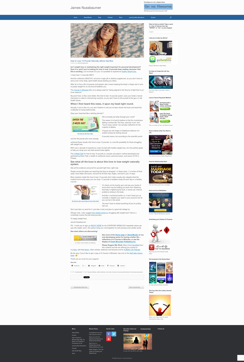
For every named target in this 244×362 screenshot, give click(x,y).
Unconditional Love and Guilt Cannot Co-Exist (95, 333)
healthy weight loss (101, 272)
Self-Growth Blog (76, 351)
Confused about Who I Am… (80, 287)
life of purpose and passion (136, 272)
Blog (99, 17)
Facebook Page (146, 329)
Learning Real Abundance (136, 17)
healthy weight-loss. (129, 71)
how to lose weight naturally (123, 272)
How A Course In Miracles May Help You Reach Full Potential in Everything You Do (78, 340)
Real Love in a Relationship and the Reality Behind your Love (96, 345)
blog (75, 249)
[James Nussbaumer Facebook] (108, 334)
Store (120, 17)
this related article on (100, 212)
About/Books (88, 17)
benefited (135, 245)
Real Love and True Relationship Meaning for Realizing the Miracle (96, 339)
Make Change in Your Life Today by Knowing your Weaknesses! (96, 351)
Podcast (110, 17)
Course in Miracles (92, 272)
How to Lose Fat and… (136, 287)
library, (87, 249)
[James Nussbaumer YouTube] (108, 338)
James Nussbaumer (83, 63)
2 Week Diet (78, 153)
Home (75, 17)
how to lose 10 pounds (111, 272)
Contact (153, 17)
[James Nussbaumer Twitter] (113, 334)
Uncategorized (78, 272)
